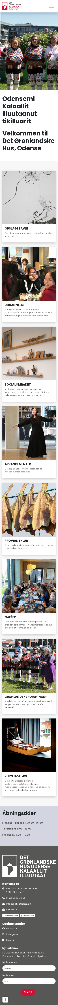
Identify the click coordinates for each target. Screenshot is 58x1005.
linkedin (10, 940)
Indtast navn (9, 962)
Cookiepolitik (28, 915)
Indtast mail (9, 975)
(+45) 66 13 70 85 (16, 897)
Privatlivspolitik (11, 915)
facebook (11, 928)
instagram (12, 934)
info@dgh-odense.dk (18, 903)
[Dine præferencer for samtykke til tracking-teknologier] (5, 1000)
